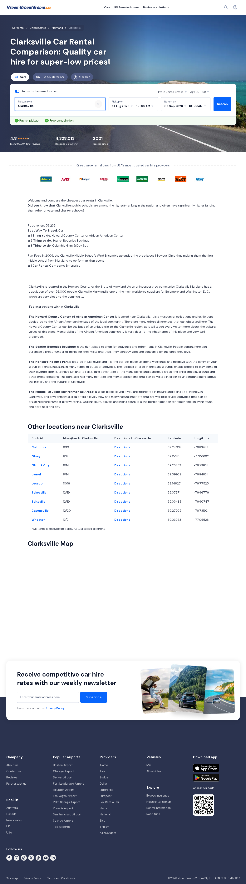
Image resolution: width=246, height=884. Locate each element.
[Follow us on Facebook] (9, 858)
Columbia (39, 447)
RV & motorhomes (126, 7)
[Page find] (226, 7)
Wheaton (39, 520)
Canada (11, 814)
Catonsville (40, 511)
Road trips (153, 814)
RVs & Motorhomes (53, 77)
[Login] (235, 7)
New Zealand (14, 820)
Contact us (14, 771)
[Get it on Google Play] (206, 778)
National (105, 814)
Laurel (36, 474)
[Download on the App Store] (206, 768)
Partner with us (16, 784)
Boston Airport (63, 765)
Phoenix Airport (63, 808)
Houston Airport (63, 790)
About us (12, 765)
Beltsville (38, 502)
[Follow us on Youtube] (46, 858)
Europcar (105, 796)
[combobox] (54, 106)
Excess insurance (157, 796)
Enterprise (106, 790)
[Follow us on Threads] (24, 858)
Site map (12, 878)
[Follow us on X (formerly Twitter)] (31, 858)
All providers (108, 833)
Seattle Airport (63, 821)
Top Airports (61, 827)
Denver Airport (62, 777)
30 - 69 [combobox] (198, 92)
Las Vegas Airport (65, 796)
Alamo (104, 765)
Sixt (102, 821)
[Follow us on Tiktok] (38, 858)
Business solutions (156, 7)
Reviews (11, 777)
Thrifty (104, 827)
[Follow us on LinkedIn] (53, 858)
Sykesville (39, 492)
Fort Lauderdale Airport (68, 784)
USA (9, 832)
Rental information (158, 808)
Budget (105, 777)
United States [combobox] (170, 92)
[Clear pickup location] (98, 104)
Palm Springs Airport (66, 802)
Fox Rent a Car (109, 802)
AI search (84, 77)
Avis (102, 771)
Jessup (37, 483)
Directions (122, 447)
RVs (148, 765)
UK (8, 826)
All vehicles (153, 771)
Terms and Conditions (61, 878)
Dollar (103, 784)
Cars (107, 7)
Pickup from (25, 101)
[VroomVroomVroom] (29, 7)
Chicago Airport (63, 771)
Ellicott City (41, 465)
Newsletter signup (158, 802)
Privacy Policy (55, 708)
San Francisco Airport (67, 814)
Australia (12, 808)
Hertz (103, 808)
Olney (36, 456)
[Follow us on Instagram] (16, 858)
